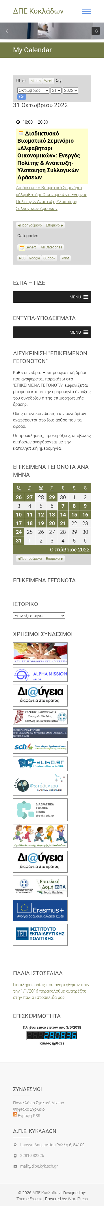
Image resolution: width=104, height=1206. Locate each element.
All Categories (51, 247)
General (31, 247)
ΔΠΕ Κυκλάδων (38, 11)
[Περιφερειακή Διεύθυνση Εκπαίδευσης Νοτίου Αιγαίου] (40, 730)
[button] (6, 31)
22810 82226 (32, 1155)
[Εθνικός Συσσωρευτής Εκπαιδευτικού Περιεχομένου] (40, 777)
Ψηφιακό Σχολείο (29, 1109)
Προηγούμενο (31, 225)
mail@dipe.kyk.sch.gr (39, 1166)
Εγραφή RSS (28, 1115)
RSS (22, 258)
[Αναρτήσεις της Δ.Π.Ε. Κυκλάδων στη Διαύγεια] (40, 687)
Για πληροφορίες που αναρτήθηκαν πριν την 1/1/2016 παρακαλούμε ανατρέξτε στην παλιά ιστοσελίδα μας (51, 991)
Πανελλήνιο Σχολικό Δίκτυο (38, 1103)
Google (34, 258)
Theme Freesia (29, 1198)
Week (48, 81)
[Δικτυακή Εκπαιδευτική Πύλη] (40, 759)
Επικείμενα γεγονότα (44, 580)
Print (66, 258)
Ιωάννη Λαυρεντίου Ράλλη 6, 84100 (52, 1144)
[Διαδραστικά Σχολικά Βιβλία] (40, 801)
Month (36, 81)
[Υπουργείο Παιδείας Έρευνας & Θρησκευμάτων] (40, 712)
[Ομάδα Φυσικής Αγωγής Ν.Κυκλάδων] (40, 827)
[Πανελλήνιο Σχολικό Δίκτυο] (40, 744)
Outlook (49, 258)
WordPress (78, 1198)
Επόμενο (53, 225)
